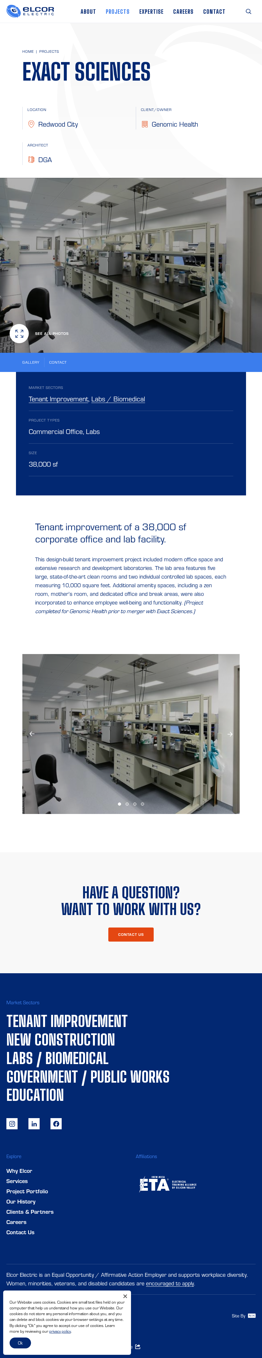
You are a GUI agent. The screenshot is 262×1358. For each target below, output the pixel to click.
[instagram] (12, 1123)
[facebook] (56, 1123)
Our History (20, 1201)
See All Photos (52, 333)
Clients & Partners (30, 1212)
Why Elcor (19, 1171)
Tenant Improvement (58, 399)
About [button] (88, 11)
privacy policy (60, 1331)
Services (17, 1181)
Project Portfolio (27, 1191)
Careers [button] (183, 11)
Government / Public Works (88, 1077)
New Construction (60, 1039)
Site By (239, 1315)
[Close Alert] (125, 1296)
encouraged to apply (170, 1283)
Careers (16, 1222)
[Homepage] (30, 11)
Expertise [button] (151, 11)
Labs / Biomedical (118, 399)
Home (28, 51)
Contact (214, 11)
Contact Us (20, 1232)
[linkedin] (34, 1123)
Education (35, 1095)
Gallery (31, 362)
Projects (118, 11)
